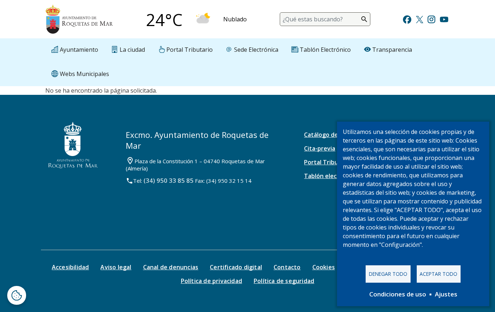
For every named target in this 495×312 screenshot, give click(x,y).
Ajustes (446, 294)
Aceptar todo (438, 273)
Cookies (323, 267)
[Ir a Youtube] (444, 18)
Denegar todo (388, 273)
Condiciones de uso (397, 294)
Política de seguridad (284, 281)
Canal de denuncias (171, 267)
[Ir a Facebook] (407, 18)
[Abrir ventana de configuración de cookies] (16, 295)
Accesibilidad (70, 267)
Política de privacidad (211, 281)
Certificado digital (236, 267)
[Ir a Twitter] (419, 18)
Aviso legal (115, 267)
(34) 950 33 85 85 (168, 180)
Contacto (287, 267)
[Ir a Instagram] (431, 18)
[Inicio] (79, 19)
